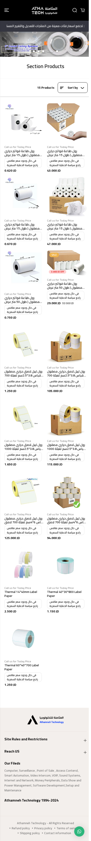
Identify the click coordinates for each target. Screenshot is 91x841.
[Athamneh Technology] (44, 10)
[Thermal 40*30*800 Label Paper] (67, 563)
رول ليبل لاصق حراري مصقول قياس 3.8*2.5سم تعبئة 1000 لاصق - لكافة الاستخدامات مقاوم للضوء (23, 447)
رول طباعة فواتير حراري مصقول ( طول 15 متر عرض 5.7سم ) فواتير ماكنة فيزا (22, 153)
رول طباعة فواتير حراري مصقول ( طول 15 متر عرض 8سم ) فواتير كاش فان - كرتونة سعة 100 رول (64, 227)
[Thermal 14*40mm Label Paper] (24, 563)
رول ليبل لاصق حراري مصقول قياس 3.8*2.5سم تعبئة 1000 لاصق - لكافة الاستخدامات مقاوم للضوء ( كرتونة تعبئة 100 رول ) (66, 447)
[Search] (75, 10)
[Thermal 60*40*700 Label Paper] (24, 637)
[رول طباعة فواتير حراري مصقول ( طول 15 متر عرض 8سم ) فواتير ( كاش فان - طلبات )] (24, 196)
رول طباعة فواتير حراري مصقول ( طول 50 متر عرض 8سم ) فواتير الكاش (22, 300)
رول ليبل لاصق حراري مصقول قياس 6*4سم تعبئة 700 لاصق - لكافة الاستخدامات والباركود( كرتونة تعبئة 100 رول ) (67, 521)
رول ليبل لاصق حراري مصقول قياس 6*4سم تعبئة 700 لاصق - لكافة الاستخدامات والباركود (24, 521)
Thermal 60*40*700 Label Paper (21, 667)
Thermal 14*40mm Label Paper (20, 594)
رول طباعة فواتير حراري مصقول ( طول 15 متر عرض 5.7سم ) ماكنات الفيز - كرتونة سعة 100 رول (66, 153)
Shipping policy (30, 833)
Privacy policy (43, 828)
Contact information (57, 833)
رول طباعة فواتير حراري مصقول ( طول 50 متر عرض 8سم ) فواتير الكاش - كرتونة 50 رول (65, 286)
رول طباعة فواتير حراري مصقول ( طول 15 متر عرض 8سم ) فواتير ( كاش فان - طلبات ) (22, 227)
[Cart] (83, 10)
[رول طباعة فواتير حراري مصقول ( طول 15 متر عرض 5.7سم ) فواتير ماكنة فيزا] (24, 123)
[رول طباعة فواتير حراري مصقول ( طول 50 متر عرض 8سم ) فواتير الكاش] (24, 270)
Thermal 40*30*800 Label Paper (64, 594)
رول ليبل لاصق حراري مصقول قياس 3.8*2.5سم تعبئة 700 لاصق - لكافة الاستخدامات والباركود (23, 374)
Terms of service (68, 828)
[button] (7, 10)
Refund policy (21, 828)
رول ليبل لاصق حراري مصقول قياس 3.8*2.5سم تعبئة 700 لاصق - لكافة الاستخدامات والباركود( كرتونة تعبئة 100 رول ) (66, 374)
